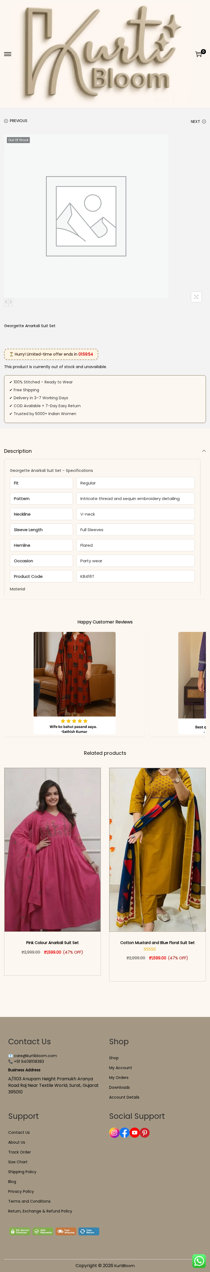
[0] (198, 54)
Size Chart (18, 1162)
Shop (114, 1058)
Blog (12, 1181)
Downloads (119, 1087)
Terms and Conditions (29, 1201)
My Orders (119, 1077)
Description (18, 451)
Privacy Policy (21, 1191)
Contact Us (19, 1132)
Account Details (124, 1097)
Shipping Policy (22, 1172)
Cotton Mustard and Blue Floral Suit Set (157, 942)
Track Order (19, 1152)
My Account (120, 1067)
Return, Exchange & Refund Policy (40, 1211)
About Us (16, 1142)
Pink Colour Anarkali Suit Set (52, 942)
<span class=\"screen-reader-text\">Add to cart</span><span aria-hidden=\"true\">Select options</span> (55, 964)
